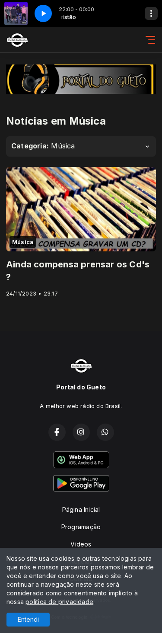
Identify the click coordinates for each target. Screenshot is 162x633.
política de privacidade (59, 601)
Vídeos (80, 544)
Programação (81, 526)
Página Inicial (81, 509)
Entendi (28, 619)
